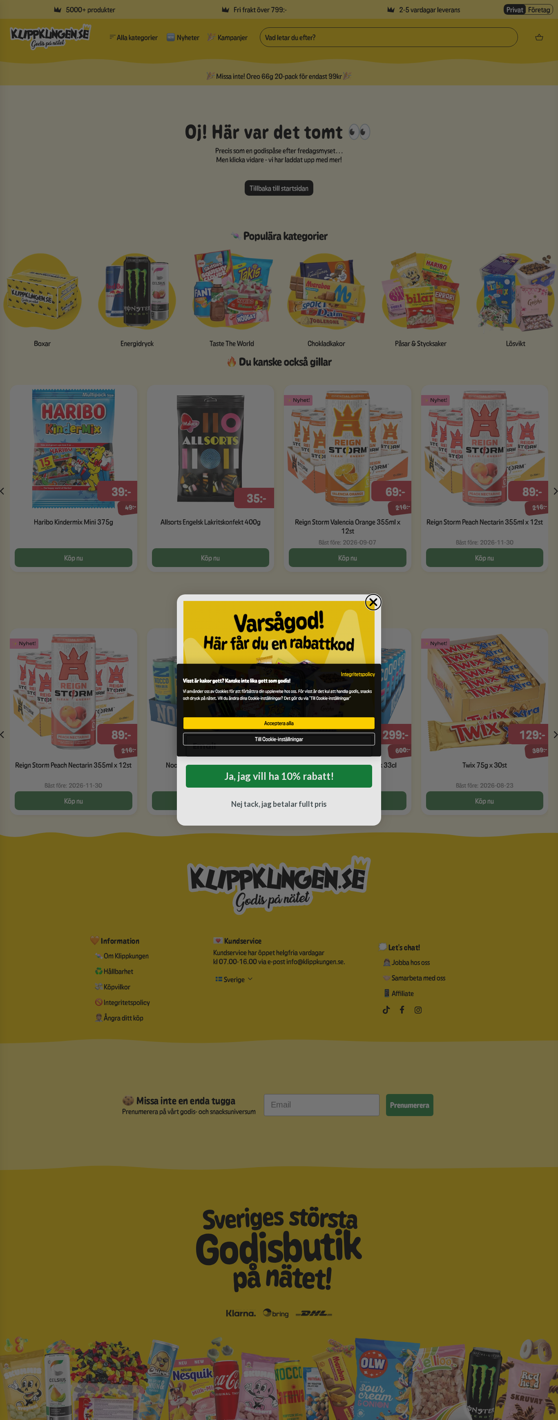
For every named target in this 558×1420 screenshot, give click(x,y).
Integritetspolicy (358, 674)
